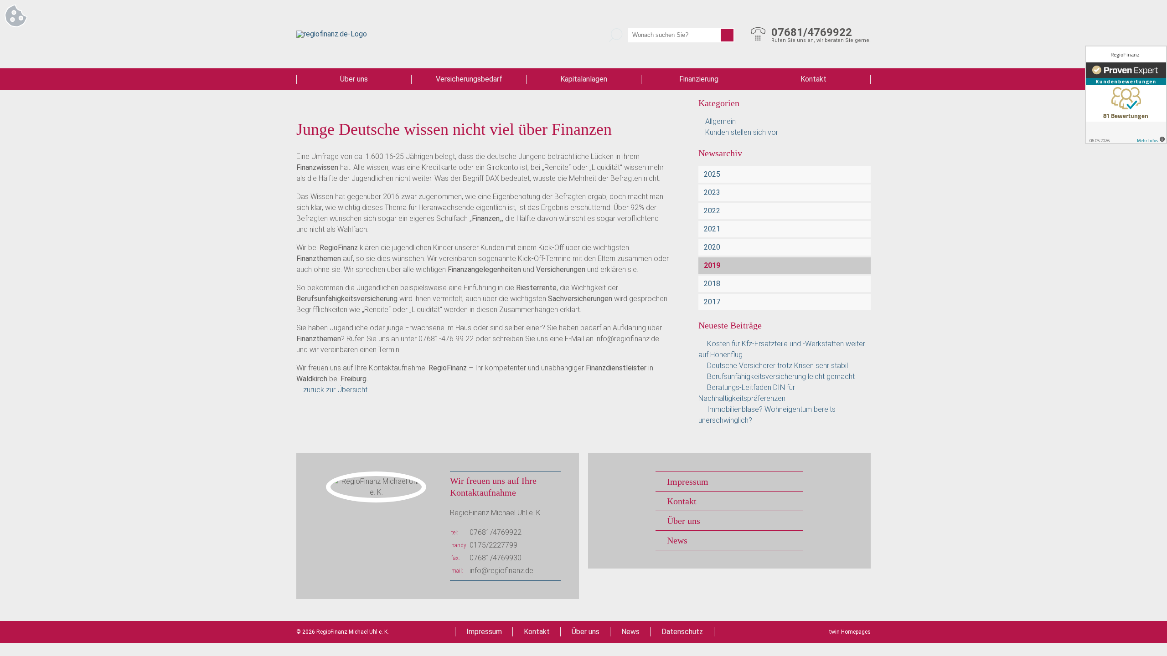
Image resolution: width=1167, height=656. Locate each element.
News (677, 540)
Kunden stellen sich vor (741, 132)
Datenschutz (682, 631)
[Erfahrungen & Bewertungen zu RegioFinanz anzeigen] (1126, 95)
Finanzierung (698, 79)
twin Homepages (850, 632)
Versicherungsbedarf (469, 79)
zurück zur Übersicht (335, 389)
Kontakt (813, 79)
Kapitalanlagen (583, 79)
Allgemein (720, 121)
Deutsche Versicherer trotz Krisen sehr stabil (777, 365)
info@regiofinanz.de (501, 570)
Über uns (354, 79)
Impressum (687, 482)
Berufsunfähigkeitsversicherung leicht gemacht (781, 376)
